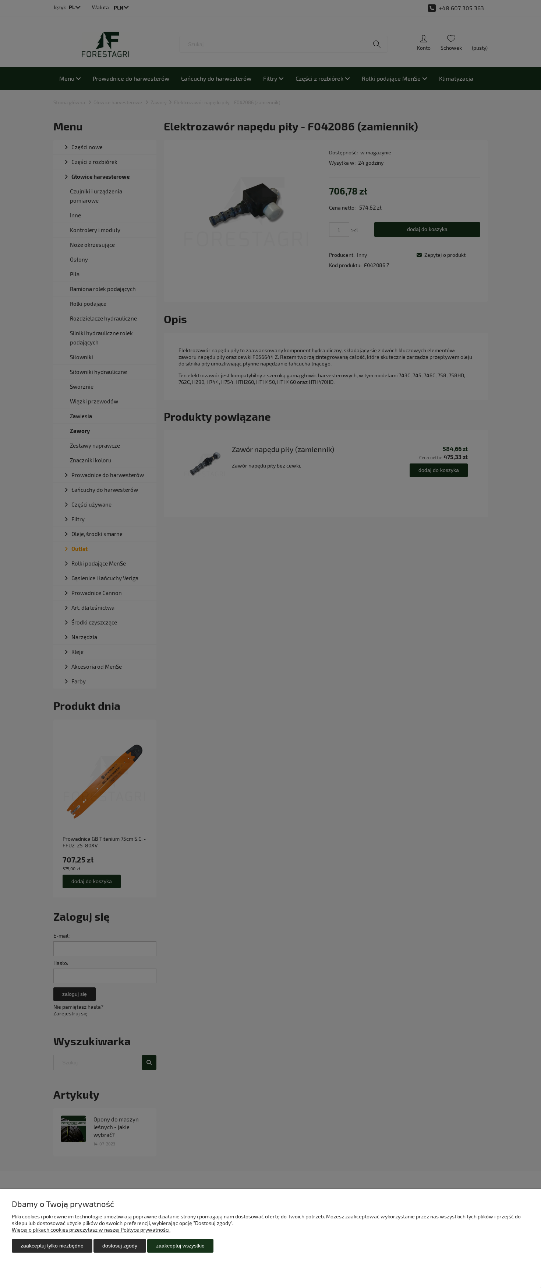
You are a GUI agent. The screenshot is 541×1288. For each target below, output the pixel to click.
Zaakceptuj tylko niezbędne (52, 1246)
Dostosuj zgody (119, 1246)
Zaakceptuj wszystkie (180, 1246)
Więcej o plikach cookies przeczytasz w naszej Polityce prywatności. (91, 1229)
